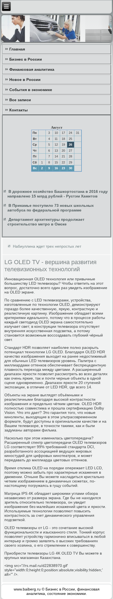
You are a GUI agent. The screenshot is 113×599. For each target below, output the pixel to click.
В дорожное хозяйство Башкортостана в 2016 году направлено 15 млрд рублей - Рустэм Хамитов (57, 194)
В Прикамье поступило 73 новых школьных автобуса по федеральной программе (50, 208)
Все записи (20, 100)
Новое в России (25, 79)
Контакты (18, 110)
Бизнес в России (25, 59)
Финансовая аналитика (31, 69)
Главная (17, 49)
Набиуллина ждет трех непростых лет (47, 246)
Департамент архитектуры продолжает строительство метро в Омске (45, 222)
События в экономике (30, 89)
